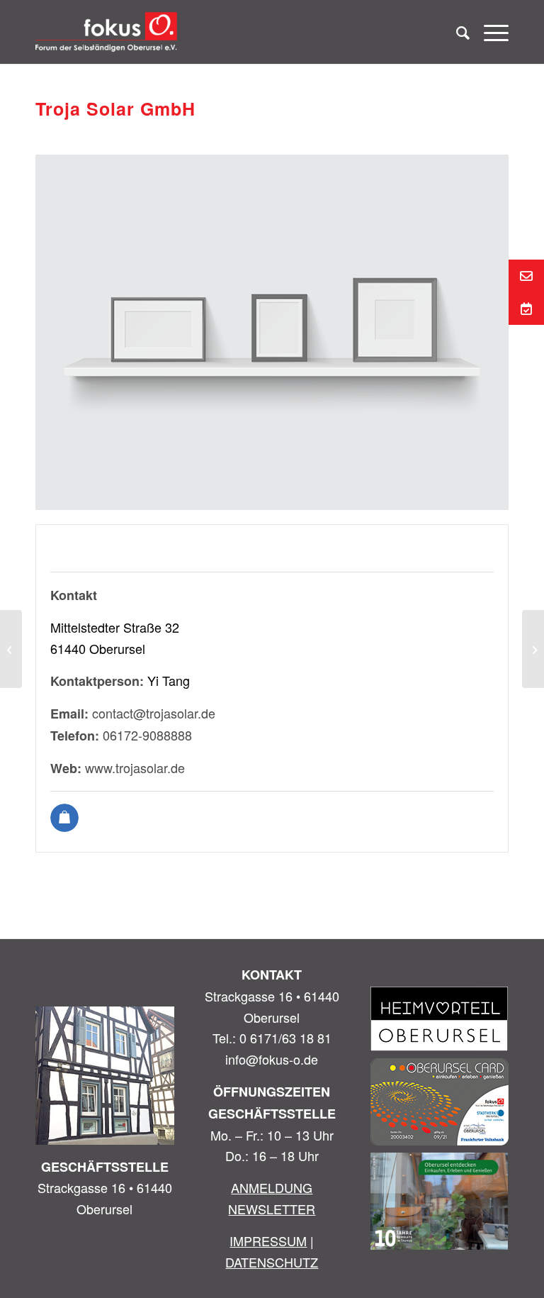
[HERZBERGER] (11, 649)
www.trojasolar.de (135, 767)
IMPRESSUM (268, 1240)
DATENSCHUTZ (271, 1262)
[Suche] (456, 32)
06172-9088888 (147, 735)
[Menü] (489, 32)
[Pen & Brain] (533, 649)
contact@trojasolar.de (153, 713)
